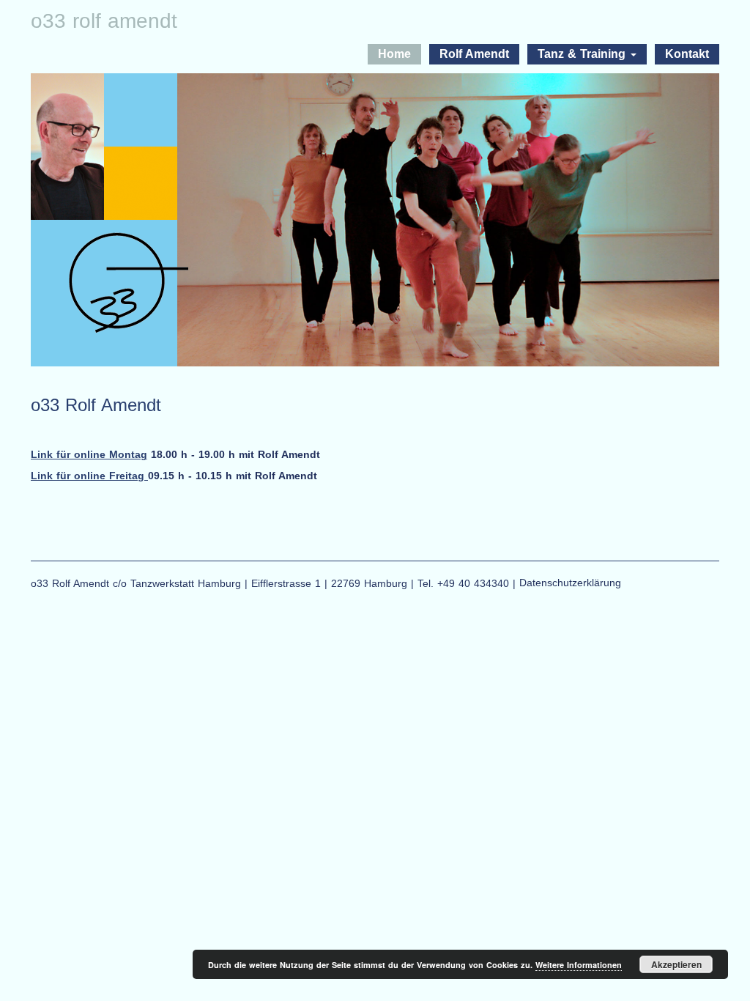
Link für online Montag (89, 454)
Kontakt (687, 54)
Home (394, 54)
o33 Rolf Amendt (104, 21)
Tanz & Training (583, 54)
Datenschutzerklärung (570, 582)
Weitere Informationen (578, 964)
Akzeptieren (676, 964)
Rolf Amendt (474, 54)
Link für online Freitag (89, 475)
